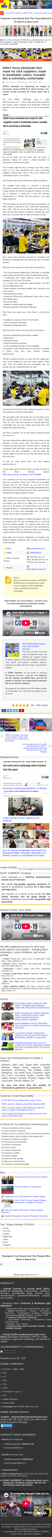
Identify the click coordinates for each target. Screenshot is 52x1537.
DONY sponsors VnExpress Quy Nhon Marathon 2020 (23, 1104)
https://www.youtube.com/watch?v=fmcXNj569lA (22, 474)
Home (4, 40)
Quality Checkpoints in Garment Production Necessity (26, 1216)
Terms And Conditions (32, 1534)
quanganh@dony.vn (37, 548)
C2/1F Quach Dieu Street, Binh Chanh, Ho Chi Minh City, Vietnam (24, 1475)
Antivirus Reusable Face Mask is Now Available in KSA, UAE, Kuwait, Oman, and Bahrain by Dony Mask (16, 737)
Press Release (14, 40)
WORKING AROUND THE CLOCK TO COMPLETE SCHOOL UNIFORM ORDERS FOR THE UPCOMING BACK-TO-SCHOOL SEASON (32, 1046)
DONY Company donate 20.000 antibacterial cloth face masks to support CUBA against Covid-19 (23, 1109)
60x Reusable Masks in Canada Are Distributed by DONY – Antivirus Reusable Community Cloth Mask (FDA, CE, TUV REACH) (35, 747)
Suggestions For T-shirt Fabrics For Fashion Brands (25, 1197)
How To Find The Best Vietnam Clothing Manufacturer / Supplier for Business (30, 1201)
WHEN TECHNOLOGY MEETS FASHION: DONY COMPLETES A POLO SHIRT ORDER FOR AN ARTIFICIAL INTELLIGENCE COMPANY (32, 1016)
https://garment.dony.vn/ (36, 569)
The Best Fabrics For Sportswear (28, 1187)
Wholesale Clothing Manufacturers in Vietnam (25, 788)
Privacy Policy (16, 1534)
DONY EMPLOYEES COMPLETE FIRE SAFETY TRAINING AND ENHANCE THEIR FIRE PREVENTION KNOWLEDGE (32, 1005)
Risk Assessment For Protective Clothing (31, 1177)
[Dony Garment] (26, 4)
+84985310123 (35, 553)
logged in (32, 869)
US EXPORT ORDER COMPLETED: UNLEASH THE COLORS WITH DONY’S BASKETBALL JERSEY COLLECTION (31, 1035)
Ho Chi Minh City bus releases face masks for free (21, 1100)
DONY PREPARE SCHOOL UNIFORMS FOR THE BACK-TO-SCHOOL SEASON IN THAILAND (32, 1025)
